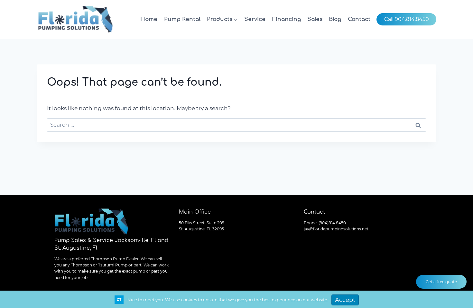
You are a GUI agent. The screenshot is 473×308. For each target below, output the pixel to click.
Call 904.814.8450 (406, 19)
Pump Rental (182, 19)
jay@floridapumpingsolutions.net (336, 228)
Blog (335, 19)
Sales (314, 19)
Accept (345, 299)
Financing (286, 19)
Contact (359, 19)
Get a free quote (441, 281)
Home (148, 19)
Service (254, 19)
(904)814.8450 (332, 222)
